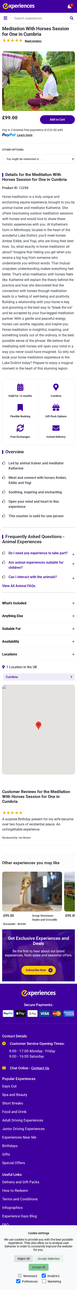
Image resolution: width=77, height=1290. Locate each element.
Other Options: (13, 149)
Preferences (30, 1281)
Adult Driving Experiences (22, 1120)
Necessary (30, 1276)
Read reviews (33, 41)
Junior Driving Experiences (23, 1129)
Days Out (9, 1086)
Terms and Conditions (20, 1199)
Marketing (54, 1281)
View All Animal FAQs (18, 586)
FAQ (5, 1224)
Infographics (12, 1207)
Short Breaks (12, 1103)
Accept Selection (49, 1258)
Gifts (6, 1154)
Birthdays (10, 1146)
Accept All (38, 1267)
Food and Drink (14, 1112)
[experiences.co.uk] (39, 994)
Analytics (53, 1276)
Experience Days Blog (19, 1216)
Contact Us (40, 1068)
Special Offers (13, 1163)
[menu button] (5, 18)
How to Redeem (15, 1190)
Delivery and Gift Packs (20, 1182)
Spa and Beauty (14, 1095)
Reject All (24, 1258)
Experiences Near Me (19, 1137)
